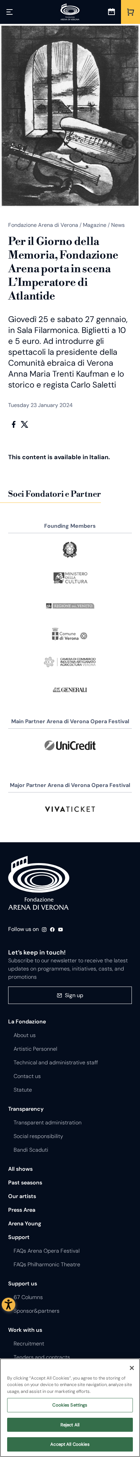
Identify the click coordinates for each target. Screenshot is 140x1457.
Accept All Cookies (69, 1444)
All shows (20, 1168)
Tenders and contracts (42, 1357)
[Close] (131, 1367)
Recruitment (29, 1343)
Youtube (60, 929)
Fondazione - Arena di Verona (38, 883)
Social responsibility (38, 1136)
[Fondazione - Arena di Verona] (70, 12)
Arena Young (24, 1223)
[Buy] (130, 12)
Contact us (27, 1076)
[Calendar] (111, 12)
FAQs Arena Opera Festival (47, 1250)
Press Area (21, 1209)
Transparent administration (48, 1122)
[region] (70, 1407)
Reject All (70, 1425)
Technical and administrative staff (56, 1062)
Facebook (14, 424)
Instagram (44, 929)
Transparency (25, 1108)
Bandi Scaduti (31, 1149)
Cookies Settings (69, 1405)
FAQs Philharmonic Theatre (47, 1264)
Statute (23, 1089)
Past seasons (25, 1182)
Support (19, 1237)
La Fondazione (27, 1021)
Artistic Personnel (35, 1048)
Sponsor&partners (36, 1310)
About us (25, 1035)
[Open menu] (9, 12)
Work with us (25, 1330)
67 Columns (28, 1297)
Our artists (22, 1196)
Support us (22, 1283)
